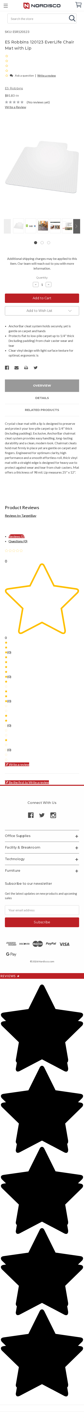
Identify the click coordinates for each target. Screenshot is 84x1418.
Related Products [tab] (42, 410)
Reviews (10, 976)
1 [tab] (35, 242)
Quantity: (42, 277)
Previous (7, 226)
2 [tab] (42, 242)
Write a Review (15, 107)
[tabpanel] (18, 226)
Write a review (46, 75)
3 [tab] (48, 242)
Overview (42, 385)
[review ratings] (7, 65)
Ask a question (24, 75)
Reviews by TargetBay (20, 515)
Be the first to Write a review (29, 782)
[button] (7, 75)
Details (42, 398)
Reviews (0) (17, 536)
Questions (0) (18, 541)
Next (76, 226)
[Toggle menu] (5, 5)
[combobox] (42, 18)
